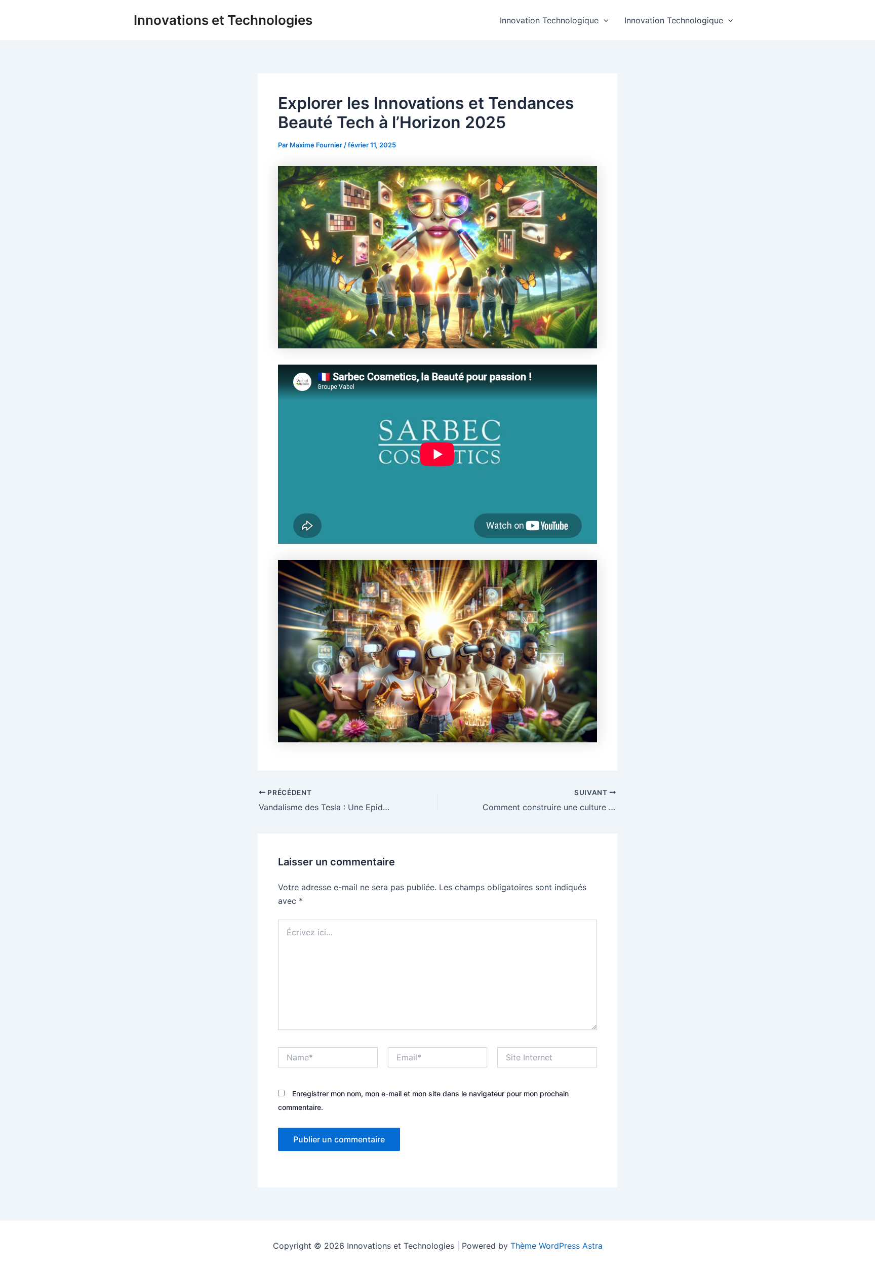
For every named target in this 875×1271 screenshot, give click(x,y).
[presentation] (604, 20)
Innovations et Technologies (223, 20)
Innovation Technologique (549, 20)
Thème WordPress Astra (556, 1246)
